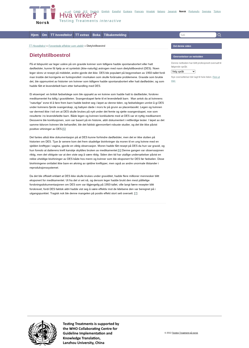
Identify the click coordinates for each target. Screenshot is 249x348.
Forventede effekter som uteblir (66, 45)
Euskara (127, 11)
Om (44, 35)
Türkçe (217, 11)
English (106, 11)
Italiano (161, 11)
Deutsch (94, 11)
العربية (68, 11)
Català (77, 11)
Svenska (206, 11)
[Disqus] (98, 259)
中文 (85, 11)
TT (61, 35)
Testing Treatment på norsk (185, 333)
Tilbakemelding (115, 35)
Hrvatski (150, 11)
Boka (96, 35)
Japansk (172, 11)
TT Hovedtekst (37, 45)
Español (116, 11)
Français (139, 11)
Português (194, 11)
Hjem (35, 35)
